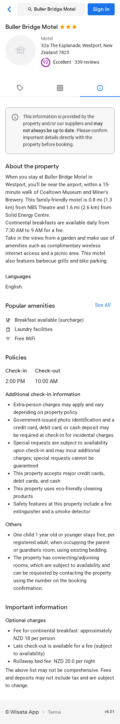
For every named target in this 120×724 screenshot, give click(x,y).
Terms (54, 712)
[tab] (20, 88)
